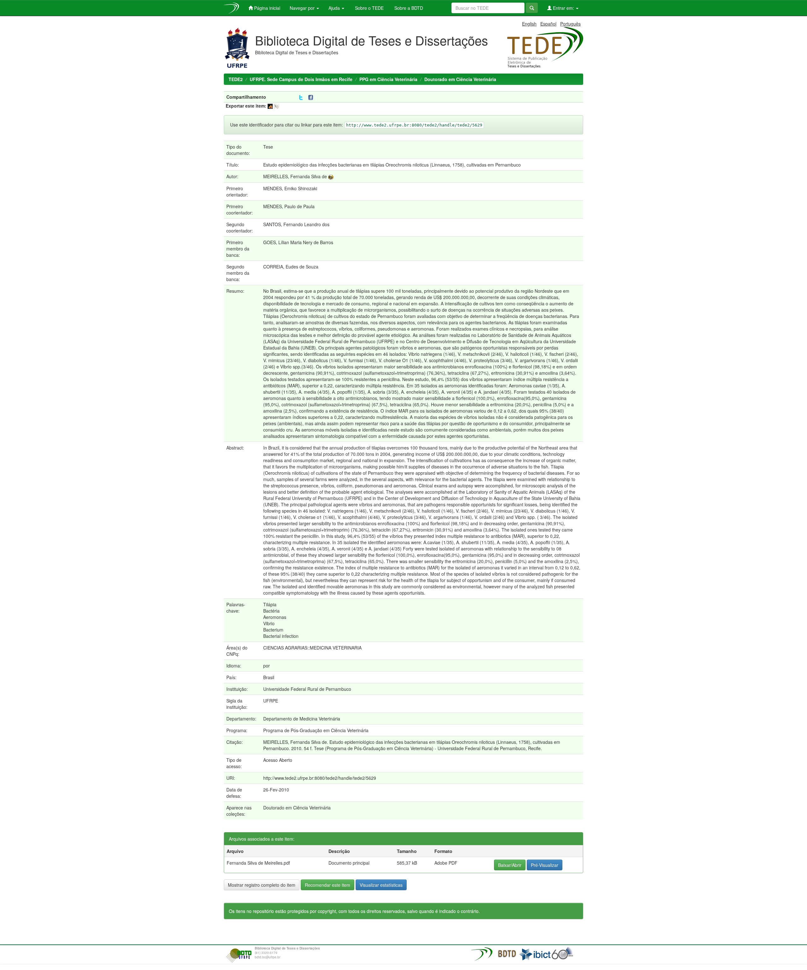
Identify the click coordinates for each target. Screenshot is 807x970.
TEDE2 (236, 79)
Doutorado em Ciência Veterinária (460, 79)
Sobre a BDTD (408, 8)
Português (570, 24)
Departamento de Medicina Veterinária (301, 718)
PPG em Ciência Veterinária (388, 79)
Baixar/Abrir (509, 865)
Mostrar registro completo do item (261, 885)
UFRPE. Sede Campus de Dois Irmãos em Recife (301, 79)
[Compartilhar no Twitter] (301, 97)
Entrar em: (563, 8)
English (529, 24)
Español (548, 24)
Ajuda (334, 8)
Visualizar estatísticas (381, 885)
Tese (268, 147)
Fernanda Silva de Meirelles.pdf (258, 863)
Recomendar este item (327, 885)
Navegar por (303, 8)
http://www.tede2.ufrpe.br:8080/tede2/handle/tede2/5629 (319, 778)
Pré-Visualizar (544, 865)
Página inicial (266, 8)
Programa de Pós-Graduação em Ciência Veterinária (316, 730)
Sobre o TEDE (369, 8)
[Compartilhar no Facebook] (312, 97)
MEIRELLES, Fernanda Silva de (295, 176)
